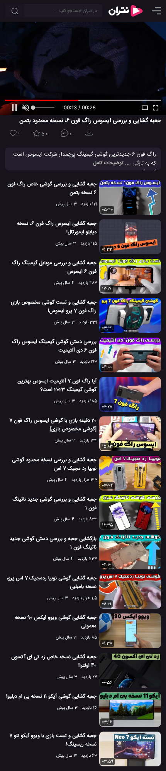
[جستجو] (14, 10)
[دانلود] (90, 135)
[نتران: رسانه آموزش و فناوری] (125, 11)
